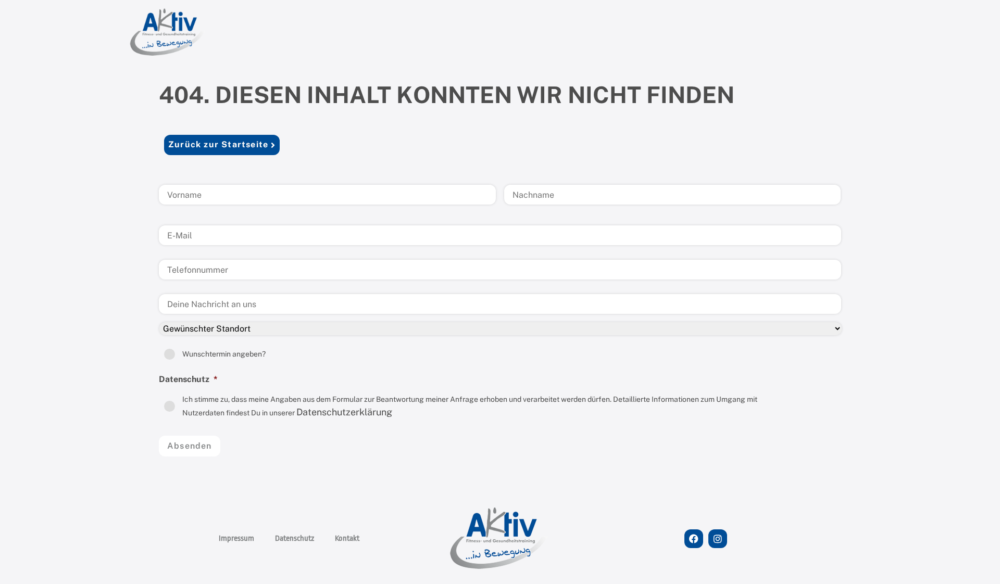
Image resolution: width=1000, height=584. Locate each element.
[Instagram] (717, 538)
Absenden (189, 446)
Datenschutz (294, 538)
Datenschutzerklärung (344, 412)
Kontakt (347, 538)
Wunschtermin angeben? (224, 354)
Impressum (236, 538)
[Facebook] (693, 538)
